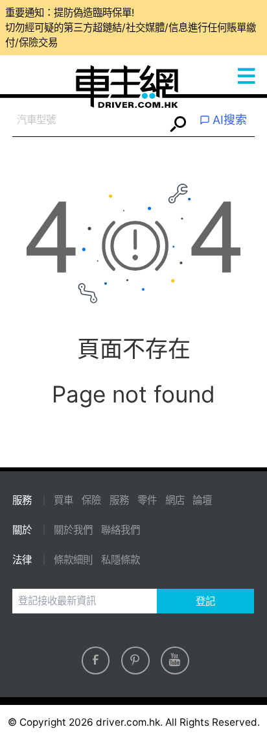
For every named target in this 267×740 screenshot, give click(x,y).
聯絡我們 (120, 530)
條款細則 (73, 560)
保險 (91, 500)
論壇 (202, 500)
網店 (175, 500)
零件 (147, 500)
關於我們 (73, 530)
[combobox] (88, 120)
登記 (205, 601)
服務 (119, 500)
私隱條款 (120, 560)
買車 (63, 500)
